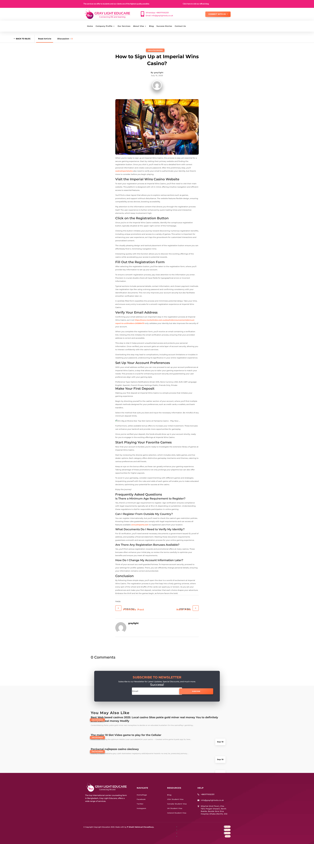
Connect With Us (217, 14)
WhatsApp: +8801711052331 (157, 13)
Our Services (124, 26)
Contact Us (180, 26)
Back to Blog (23, 39)
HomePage (142, 795)
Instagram (141, 808)
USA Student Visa (175, 799)
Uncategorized (155, 50)
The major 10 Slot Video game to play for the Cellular (126, 735)
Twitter (140, 804)
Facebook (141, 799)
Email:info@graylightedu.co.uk (159, 15)
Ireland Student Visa (176, 813)
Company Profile (104, 26)
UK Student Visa (174, 808)
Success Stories (164, 26)
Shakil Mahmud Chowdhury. (141, 827)
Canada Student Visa (177, 804)
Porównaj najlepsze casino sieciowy (115, 749)
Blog (151, 26)
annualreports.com (140, 525)
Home (90, 26)
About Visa (138, 26)
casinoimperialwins (124, 171)
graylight (158, 72)
